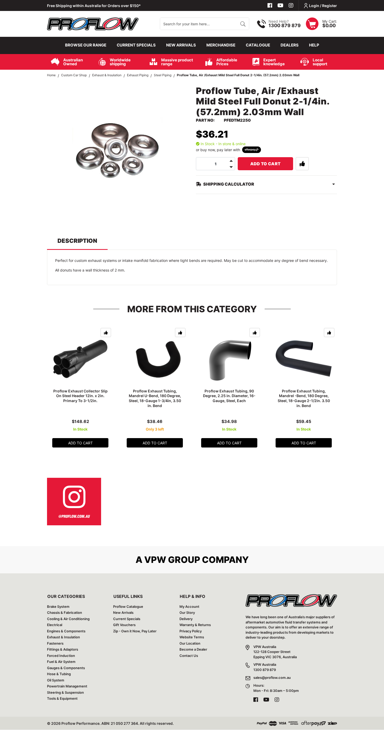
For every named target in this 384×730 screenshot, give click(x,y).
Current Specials (136, 45)
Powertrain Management (67, 686)
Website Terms (191, 637)
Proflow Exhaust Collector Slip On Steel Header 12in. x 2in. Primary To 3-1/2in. (80, 396)
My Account (189, 606)
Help (314, 45)
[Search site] (243, 24)
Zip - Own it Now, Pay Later (134, 631)
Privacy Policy (190, 631)
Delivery (186, 619)
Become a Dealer (193, 649)
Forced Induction (61, 656)
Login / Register (323, 5)
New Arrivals (181, 45)
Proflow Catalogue (128, 606)
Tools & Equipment (62, 698)
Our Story (187, 612)
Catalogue (258, 45)
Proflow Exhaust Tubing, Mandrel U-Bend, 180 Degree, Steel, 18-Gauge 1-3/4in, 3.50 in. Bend (155, 398)
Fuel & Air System (61, 662)
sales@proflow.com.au (272, 677)
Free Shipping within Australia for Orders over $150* (94, 5)
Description (77, 240)
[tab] (77, 243)
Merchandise (220, 45)
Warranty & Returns (195, 625)
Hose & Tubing (59, 674)
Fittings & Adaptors (62, 649)
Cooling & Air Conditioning (68, 619)
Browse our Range (85, 45)
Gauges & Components (66, 668)
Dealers (290, 45)
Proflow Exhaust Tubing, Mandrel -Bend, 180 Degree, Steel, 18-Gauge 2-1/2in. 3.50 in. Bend (304, 398)
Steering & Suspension (65, 692)
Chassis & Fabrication (64, 612)
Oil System (55, 680)
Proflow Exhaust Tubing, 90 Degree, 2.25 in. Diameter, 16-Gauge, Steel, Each (229, 396)
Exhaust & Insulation (63, 637)
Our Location (189, 643)
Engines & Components (66, 631)
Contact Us (188, 656)
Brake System (58, 606)
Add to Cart (265, 163)
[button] (302, 163)
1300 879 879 (285, 25)
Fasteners (55, 643)
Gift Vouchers (124, 625)
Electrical (54, 625)
